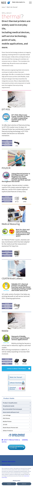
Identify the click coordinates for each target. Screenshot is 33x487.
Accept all (9, 483)
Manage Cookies (16, 480)
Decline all (24, 483)
